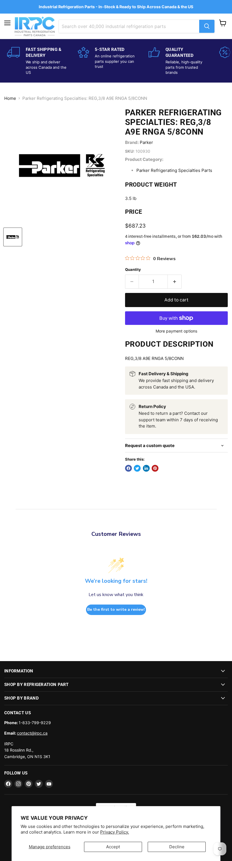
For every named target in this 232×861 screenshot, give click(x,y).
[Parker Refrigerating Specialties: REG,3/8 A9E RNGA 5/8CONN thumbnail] (13, 237)
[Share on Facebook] (128, 468)
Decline (176, 846)
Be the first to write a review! (116, 609)
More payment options (176, 331)
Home (10, 98)
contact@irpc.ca (32, 733)
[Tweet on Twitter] (137, 468)
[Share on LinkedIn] (146, 468)
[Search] (206, 26)
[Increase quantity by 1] (175, 282)
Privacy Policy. (114, 832)
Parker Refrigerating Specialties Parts (174, 170)
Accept (113, 846)
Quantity (133, 269)
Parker (146, 142)
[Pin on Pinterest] (155, 468)
